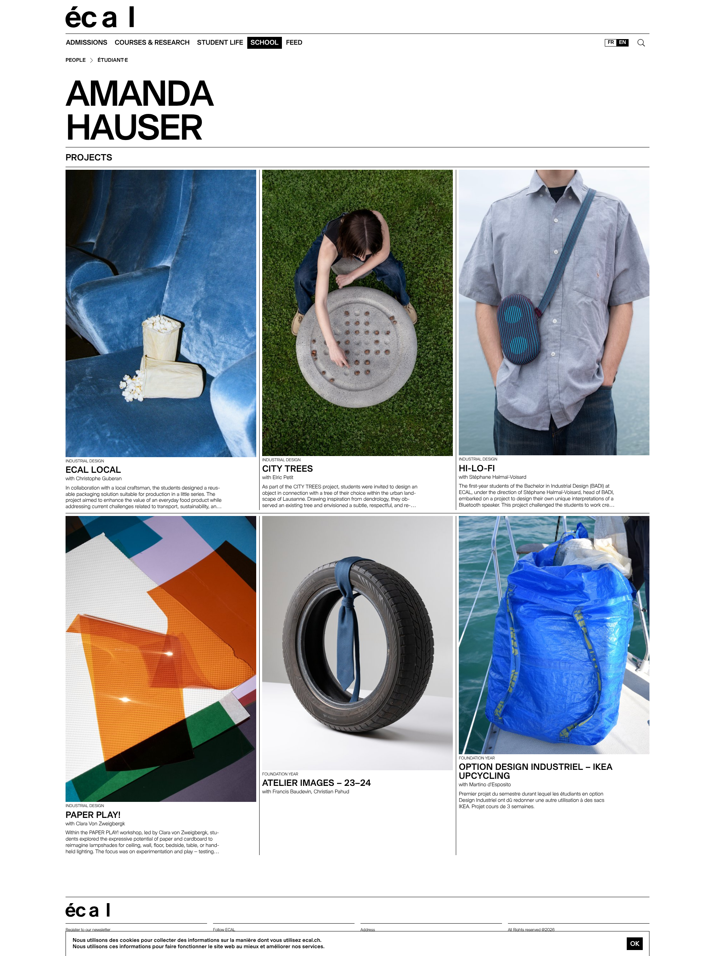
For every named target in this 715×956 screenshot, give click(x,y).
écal (87, 910)
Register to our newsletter (88, 929)
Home (100, 17)
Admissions (86, 43)
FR (611, 42)
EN (622, 42)
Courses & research (152, 43)
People (76, 60)
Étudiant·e (113, 60)
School (265, 43)
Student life (220, 43)
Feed (294, 43)
